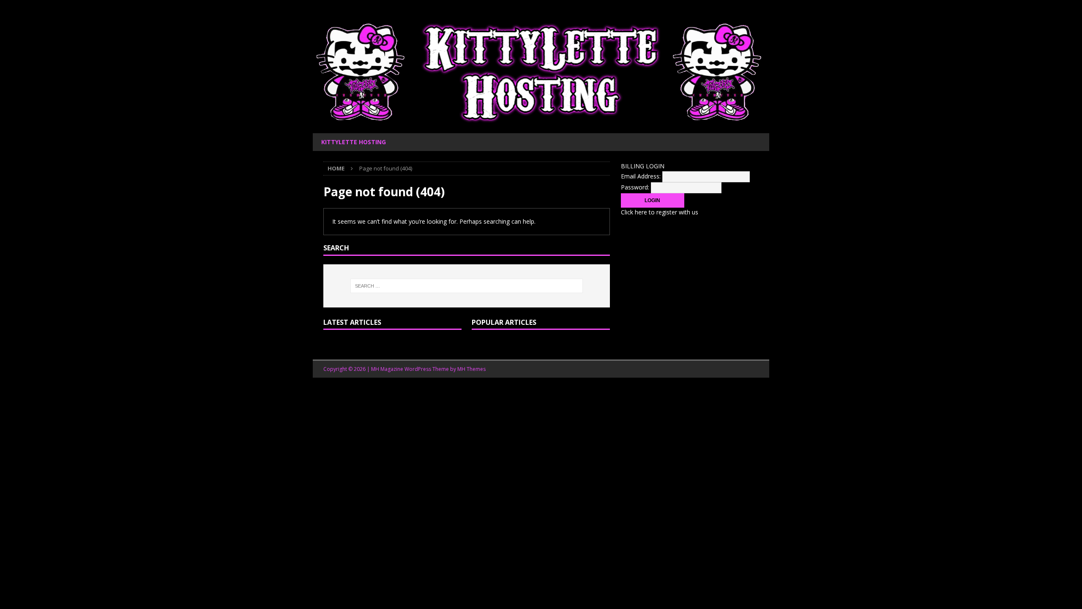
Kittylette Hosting (353, 142)
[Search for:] (467, 286)
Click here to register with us (659, 212)
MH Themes (471, 369)
